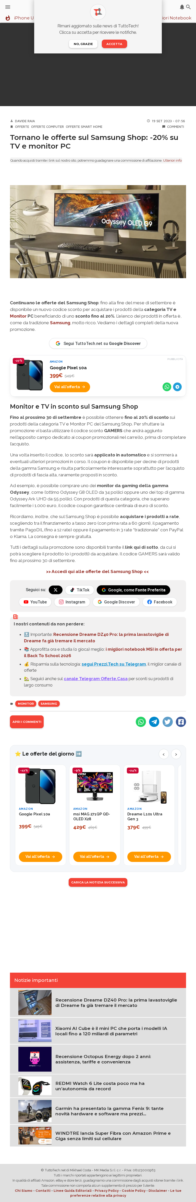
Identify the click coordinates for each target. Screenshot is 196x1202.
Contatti (43, 1191)
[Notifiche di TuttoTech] (182, 7)
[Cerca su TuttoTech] (188, 7)
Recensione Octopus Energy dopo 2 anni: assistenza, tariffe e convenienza (103, 1059)
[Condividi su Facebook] (181, 722)
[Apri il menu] (8, 7)
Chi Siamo (23, 1191)
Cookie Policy (133, 1191)
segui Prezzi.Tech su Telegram (114, 664)
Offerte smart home (84, 127)
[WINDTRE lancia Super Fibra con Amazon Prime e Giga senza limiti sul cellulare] (35, 1135)
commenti (175, 127)
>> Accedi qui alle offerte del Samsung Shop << (98, 571)
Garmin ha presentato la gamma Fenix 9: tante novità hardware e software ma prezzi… (109, 1111)
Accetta (114, 44)
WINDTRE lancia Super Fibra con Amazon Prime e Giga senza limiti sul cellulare (113, 1135)
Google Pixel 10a (68, 367)
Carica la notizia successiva (98, 882)
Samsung (60, 322)
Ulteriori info (172, 160)
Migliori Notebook (172, 18)
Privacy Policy (107, 1191)
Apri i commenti (27, 722)
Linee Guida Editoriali (73, 1191)
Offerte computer (47, 127)
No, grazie (83, 44)
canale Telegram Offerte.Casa (96, 678)
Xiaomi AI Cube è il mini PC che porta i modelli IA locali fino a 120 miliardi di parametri (111, 1031)
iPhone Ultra (27, 18)
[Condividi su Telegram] (177, 387)
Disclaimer (158, 1191)
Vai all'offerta (67, 387)
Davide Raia (25, 121)
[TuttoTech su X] (56, 590)
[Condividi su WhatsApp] (167, 387)
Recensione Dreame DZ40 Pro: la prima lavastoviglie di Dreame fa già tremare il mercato (116, 1002)
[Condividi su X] (168, 722)
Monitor (18, 316)
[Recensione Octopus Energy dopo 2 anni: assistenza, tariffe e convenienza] (35, 1058)
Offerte (22, 127)
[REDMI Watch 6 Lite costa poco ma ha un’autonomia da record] (35, 1085)
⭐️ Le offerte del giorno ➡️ (48, 754)
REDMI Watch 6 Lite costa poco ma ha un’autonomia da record (100, 1086)
